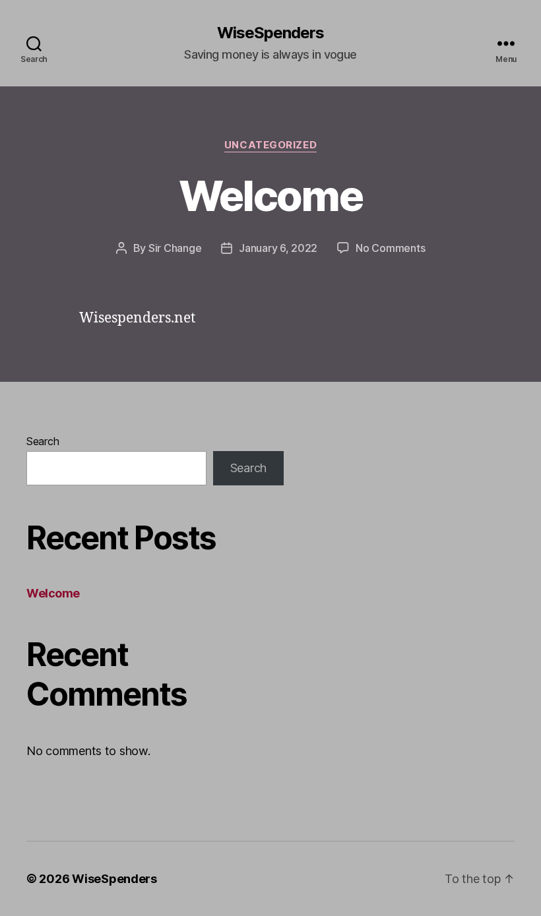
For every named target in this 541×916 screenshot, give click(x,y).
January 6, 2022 (278, 248)
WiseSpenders (270, 33)
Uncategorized (270, 145)
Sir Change (174, 248)
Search (42, 441)
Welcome (270, 195)
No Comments (390, 248)
